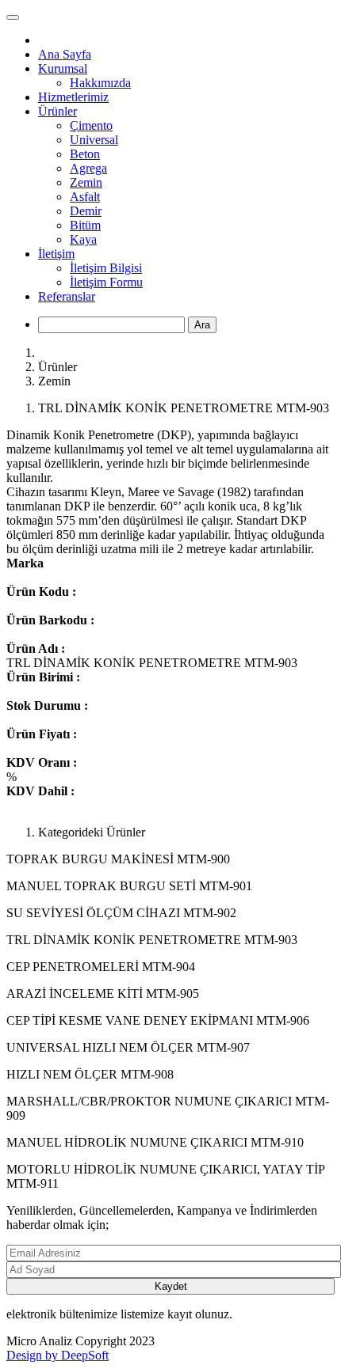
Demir (86, 211)
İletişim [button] (56, 253)
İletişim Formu (106, 282)
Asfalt (85, 196)
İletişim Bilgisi (106, 268)
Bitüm (85, 225)
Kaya (83, 239)
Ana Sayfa (64, 54)
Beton (85, 154)
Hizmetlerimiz (73, 97)
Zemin (86, 182)
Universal (94, 139)
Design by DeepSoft (57, 1355)
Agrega (88, 168)
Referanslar (66, 296)
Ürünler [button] (57, 111)
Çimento (91, 125)
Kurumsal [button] (62, 68)
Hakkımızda (100, 82)
